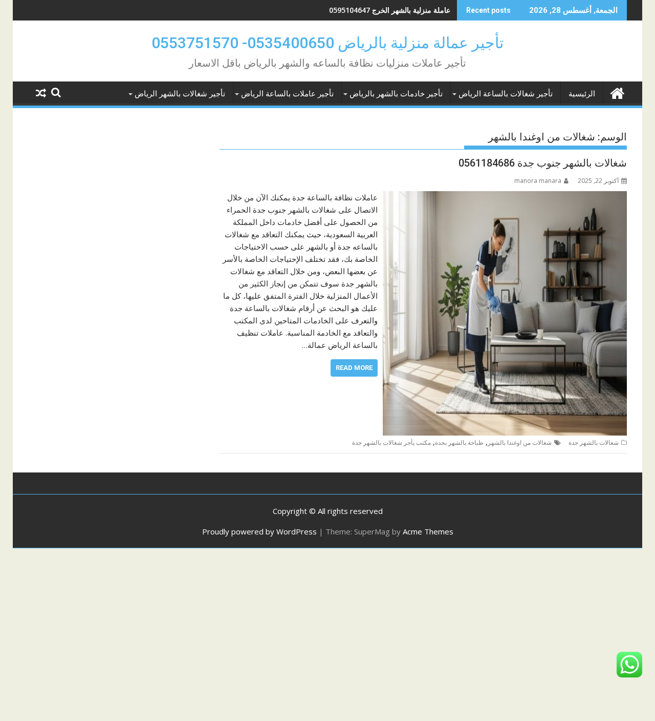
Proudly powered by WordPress (259, 531)
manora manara (537, 180)
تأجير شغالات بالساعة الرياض (505, 93)
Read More (354, 368)
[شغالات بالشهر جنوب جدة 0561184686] (505, 197)
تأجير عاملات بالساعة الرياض (287, 93)
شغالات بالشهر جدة (594, 442)
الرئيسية (582, 93)
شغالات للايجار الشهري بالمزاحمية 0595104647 (378, 10)
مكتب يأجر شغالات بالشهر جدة (391, 442)
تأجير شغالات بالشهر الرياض (180, 93)
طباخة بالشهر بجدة (459, 442)
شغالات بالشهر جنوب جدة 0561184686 (542, 163)
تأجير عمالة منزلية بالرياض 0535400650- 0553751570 (327, 43)
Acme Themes (428, 531)
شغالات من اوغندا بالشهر (520, 442)
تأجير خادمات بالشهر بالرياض (396, 93)
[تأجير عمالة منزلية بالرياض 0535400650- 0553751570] (616, 92)
